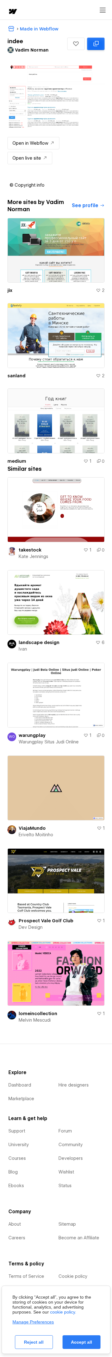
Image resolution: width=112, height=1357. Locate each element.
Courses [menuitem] (17, 1158)
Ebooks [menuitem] (16, 1185)
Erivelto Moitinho (36, 834)
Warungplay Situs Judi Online (49, 741)
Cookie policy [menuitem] (72, 1276)
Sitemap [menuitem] (67, 1224)
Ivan (23, 649)
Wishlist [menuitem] (66, 1171)
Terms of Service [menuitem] (26, 1276)
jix (9, 290)
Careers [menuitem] (16, 1237)
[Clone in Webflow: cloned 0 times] (96, 44)
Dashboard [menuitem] (19, 1084)
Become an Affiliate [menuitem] (78, 1237)
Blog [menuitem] (13, 1171)
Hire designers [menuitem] (73, 1084)
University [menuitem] (18, 1144)
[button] (76, 44)
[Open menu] (103, 10)
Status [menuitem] (65, 1185)
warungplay (32, 735)
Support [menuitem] (16, 1130)
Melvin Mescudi (35, 1020)
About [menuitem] (14, 1224)
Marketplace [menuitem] (21, 1098)
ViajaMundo (32, 828)
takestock (30, 549)
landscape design (39, 642)
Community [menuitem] (70, 1144)
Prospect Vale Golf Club (46, 920)
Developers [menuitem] (70, 1158)
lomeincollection (38, 1013)
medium (16, 461)
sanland (16, 375)
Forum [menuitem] (65, 1130)
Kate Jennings (33, 556)
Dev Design (31, 927)
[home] (12, 12)
